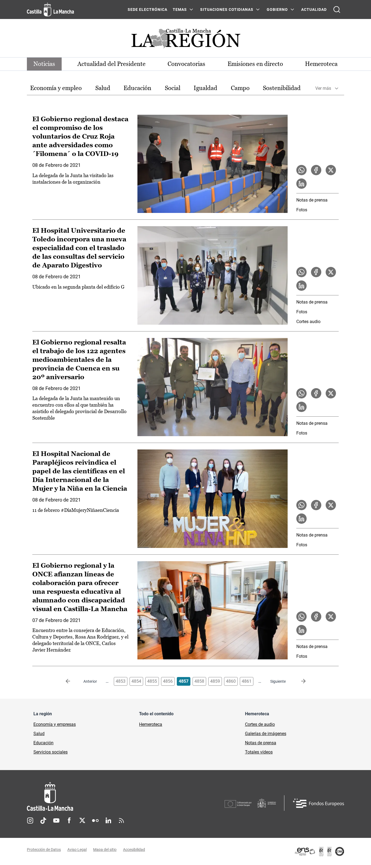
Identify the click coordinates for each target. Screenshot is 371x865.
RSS (121, 820)
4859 (215, 681)
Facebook (69, 820)
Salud (102, 88)
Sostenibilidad (282, 88)
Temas (180, 9)
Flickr (95, 820)
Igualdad (205, 88)
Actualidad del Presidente (111, 63)
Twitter (82, 820)
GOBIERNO (277, 9)
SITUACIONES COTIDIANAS (226, 9)
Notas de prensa (312, 200)
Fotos (301, 209)
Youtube (56, 820)
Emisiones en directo (255, 63)
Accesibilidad (134, 849)
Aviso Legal (77, 849)
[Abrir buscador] (336, 9)
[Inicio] (100, 796)
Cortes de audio (260, 724)
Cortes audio (308, 321)
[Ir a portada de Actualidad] (185, 40)
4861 (246, 681)
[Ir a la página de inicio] (50, 9)
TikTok (43, 820)
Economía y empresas (54, 724)
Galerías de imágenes (265, 733)
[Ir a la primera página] (72, 681)
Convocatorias (186, 63)
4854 (136, 681)
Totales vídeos (259, 752)
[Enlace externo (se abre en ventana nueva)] (319, 851)
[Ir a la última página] (299, 681)
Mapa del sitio (105, 849)
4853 (120, 681)
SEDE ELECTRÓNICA (147, 9)
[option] (56, 88)
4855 (152, 681)
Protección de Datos (44, 849)
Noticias (44, 63)
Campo (240, 88)
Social (172, 88)
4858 (199, 681)
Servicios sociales (50, 752)
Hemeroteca (321, 63)
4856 (168, 681)
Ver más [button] (323, 88)
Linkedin (108, 820)
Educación (137, 88)
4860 (231, 681)
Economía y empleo (56, 88)
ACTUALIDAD (314, 9)
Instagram (30, 820)
